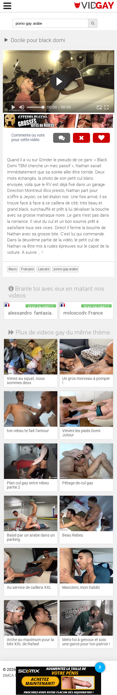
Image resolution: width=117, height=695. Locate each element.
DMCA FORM (14, 675)
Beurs (12, 269)
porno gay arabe (65, 269)
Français (27, 269)
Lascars (43, 269)
